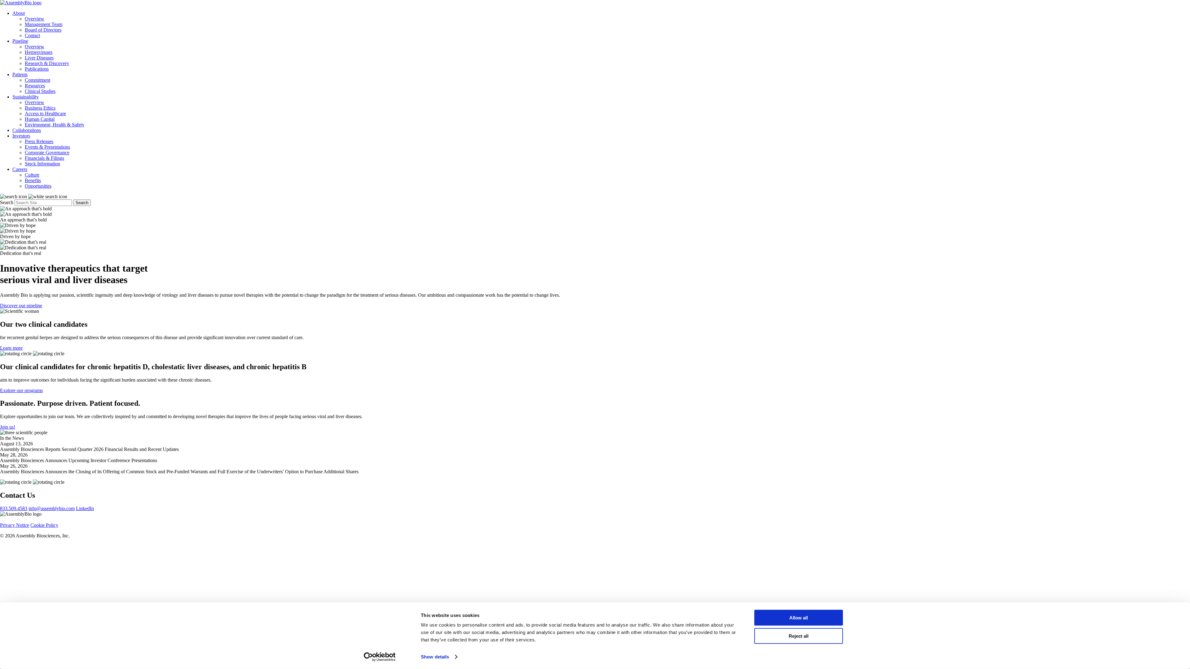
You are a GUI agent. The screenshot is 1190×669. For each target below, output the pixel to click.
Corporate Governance (47, 152)
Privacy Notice (14, 525)
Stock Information (42, 163)
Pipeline (20, 41)
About (18, 13)
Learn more (11, 348)
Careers (19, 169)
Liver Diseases (39, 57)
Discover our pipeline (21, 305)
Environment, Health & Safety (54, 124)
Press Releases (39, 141)
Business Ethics (40, 108)
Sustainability (25, 96)
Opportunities (38, 186)
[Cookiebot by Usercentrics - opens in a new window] (380, 657)
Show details (435, 656)
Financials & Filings (44, 158)
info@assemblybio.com (52, 508)
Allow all (798, 617)
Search (6, 202)
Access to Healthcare (45, 113)
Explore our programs (21, 390)
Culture (32, 174)
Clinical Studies (40, 91)
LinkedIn (85, 508)
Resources (35, 85)
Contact (32, 35)
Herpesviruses (38, 52)
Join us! (7, 427)
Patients (20, 74)
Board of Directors (43, 30)
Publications (37, 69)
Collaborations (26, 130)
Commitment (37, 80)
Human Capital (40, 119)
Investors (21, 135)
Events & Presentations (47, 147)
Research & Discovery (47, 63)
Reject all (799, 635)
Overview (34, 18)
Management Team (43, 24)
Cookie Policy (44, 525)
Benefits (33, 180)
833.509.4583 (13, 508)
